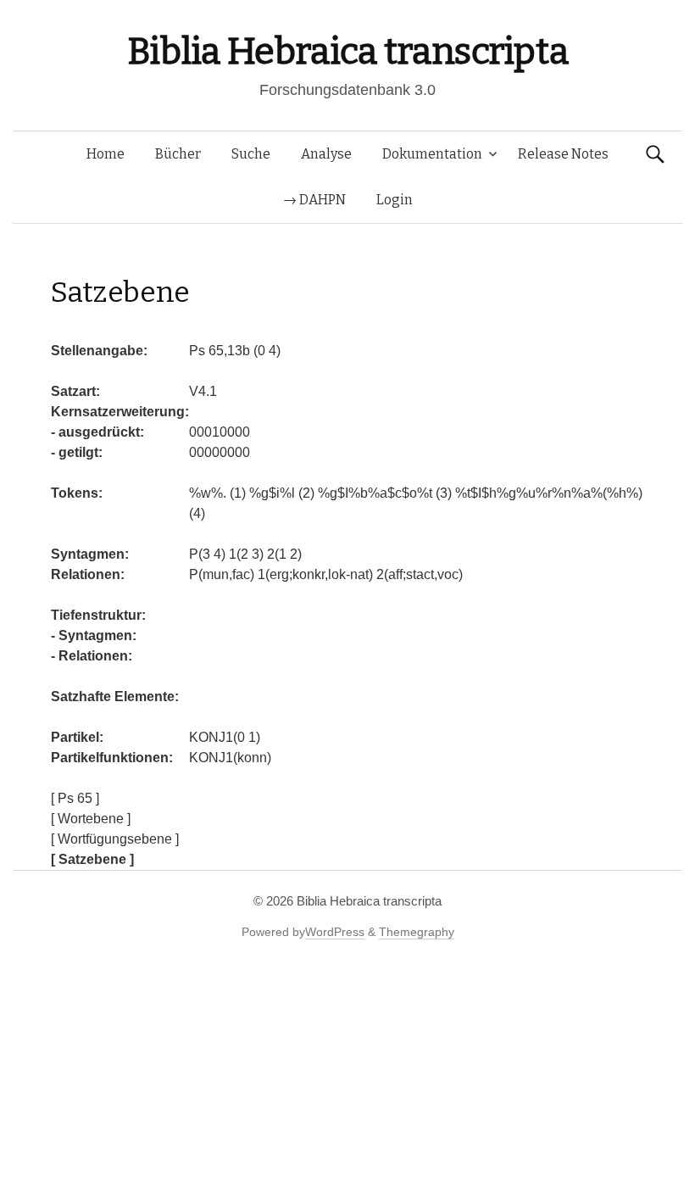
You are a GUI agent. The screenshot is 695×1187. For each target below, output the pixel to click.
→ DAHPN (314, 200)
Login (394, 200)
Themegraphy (416, 932)
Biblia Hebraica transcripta (347, 51)
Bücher (178, 154)
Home (105, 154)
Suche (250, 154)
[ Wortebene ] (91, 818)
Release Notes (563, 154)
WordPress (334, 932)
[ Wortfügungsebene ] (115, 839)
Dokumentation (432, 154)
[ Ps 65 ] (75, 798)
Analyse (326, 154)
